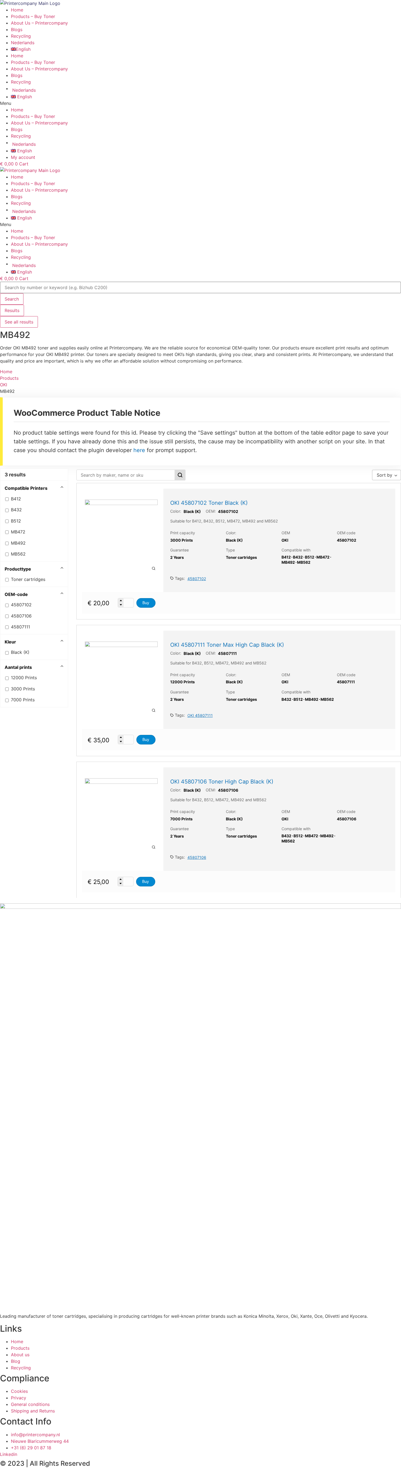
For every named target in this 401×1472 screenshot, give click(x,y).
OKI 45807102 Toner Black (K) (209, 503)
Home (17, 55)
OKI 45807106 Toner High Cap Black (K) (221, 781)
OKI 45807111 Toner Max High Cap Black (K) (227, 645)
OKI (3, 384)
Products (9, 378)
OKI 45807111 (200, 715)
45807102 (196, 578)
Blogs (16, 75)
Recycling (21, 82)
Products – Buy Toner (33, 62)
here (139, 450)
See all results (19, 322)
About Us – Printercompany (39, 69)
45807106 (196, 857)
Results (12, 310)
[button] (200, 103)
